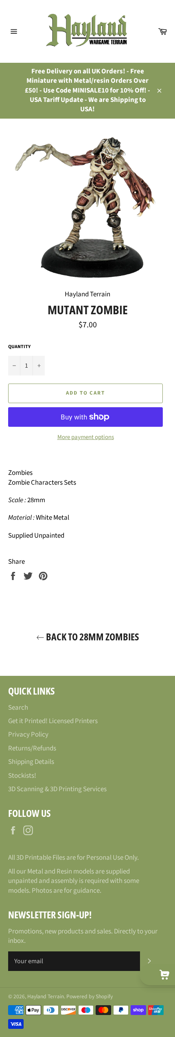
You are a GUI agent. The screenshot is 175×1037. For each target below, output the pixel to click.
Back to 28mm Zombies (91, 636)
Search (18, 708)
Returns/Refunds (32, 748)
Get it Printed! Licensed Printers (53, 721)
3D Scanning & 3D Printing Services (57, 789)
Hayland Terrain (45, 996)
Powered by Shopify (89, 996)
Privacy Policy (28, 734)
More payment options (85, 437)
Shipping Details (31, 762)
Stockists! (22, 776)
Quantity (19, 347)
